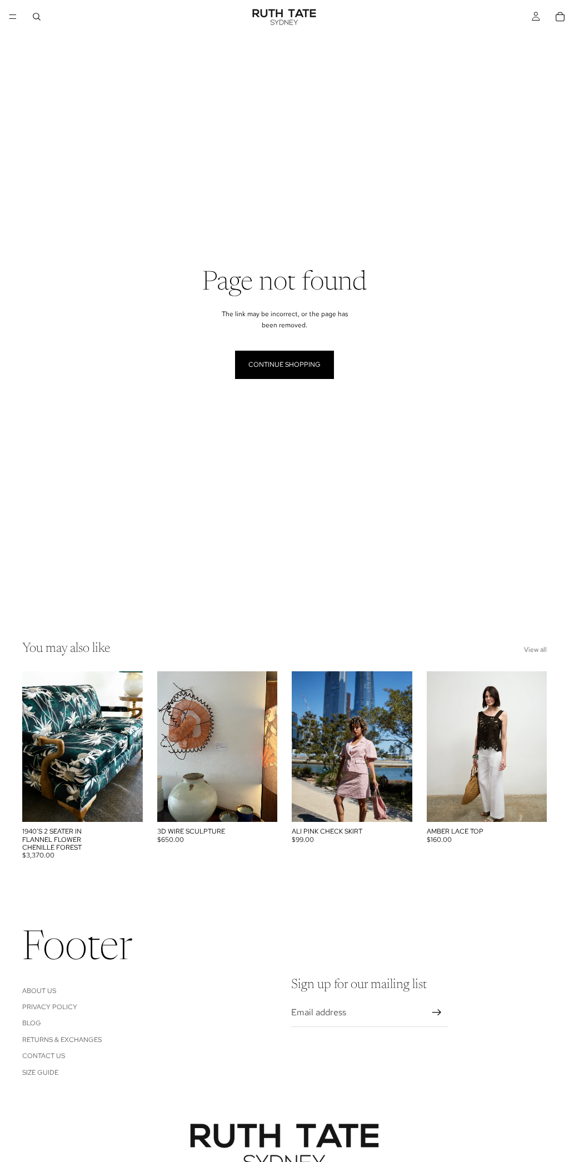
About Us (39, 990)
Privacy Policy (49, 1007)
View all (535, 649)
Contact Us (43, 1055)
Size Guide (40, 1072)
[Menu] (13, 16)
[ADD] (126, 805)
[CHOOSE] (395, 805)
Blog (31, 1023)
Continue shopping (284, 364)
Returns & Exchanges (62, 1039)
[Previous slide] (34, 747)
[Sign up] (436, 1012)
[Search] (36, 16)
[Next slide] (130, 747)
